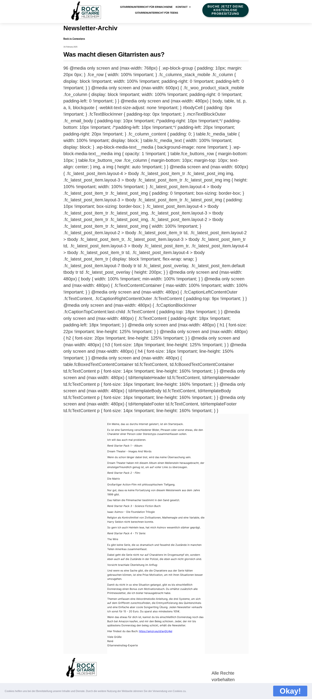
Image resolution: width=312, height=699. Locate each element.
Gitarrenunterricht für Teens (156, 12)
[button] (188, 690)
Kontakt (182, 7)
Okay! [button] (290, 691)
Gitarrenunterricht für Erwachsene (146, 7)
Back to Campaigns (74, 38)
